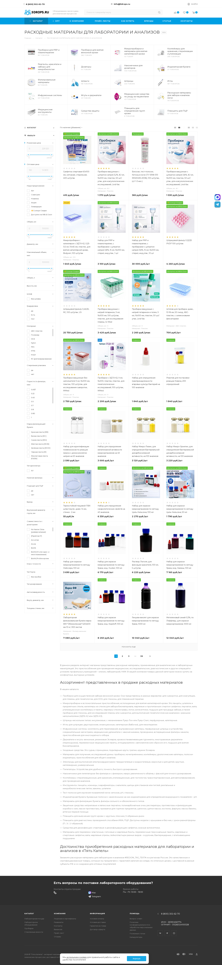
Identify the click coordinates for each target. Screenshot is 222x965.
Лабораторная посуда (34, 919)
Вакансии (58, 929)
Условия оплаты (97, 919)
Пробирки (28, 928)
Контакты (58, 926)
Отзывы (57, 937)
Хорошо (136, 958)
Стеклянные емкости (33, 932)
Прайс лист (59, 933)
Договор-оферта (97, 929)
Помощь (135, 913)
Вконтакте (160, 930)
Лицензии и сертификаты (65, 919)
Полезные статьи (137, 933)
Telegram (167, 930)
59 (141, 656)
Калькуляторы (136, 937)
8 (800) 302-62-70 (35, 4)
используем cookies (77, 957)
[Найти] (159, 12)
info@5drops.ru (122, 4)
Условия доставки (98, 922)
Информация (97, 913)
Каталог (29, 913)
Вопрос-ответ (136, 919)
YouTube (174, 930)
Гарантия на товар (98, 926)
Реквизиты (58, 922)
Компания (59, 913)
